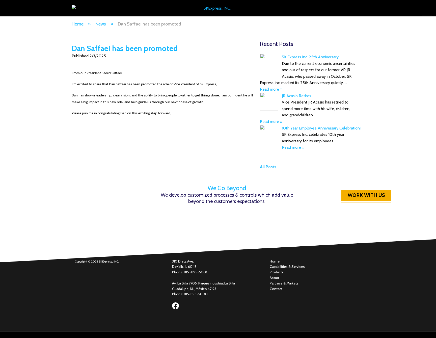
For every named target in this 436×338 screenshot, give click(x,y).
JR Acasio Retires (296, 95)
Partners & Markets (284, 283)
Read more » (271, 89)
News (100, 24)
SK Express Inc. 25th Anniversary (310, 57)
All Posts (268, 166)
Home (78, 24)
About (274, 277)
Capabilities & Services (287, 266)
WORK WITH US (366, 195)
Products (277, 272)
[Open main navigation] (426, 8)
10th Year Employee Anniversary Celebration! (321, 128)
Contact (276, 289)
